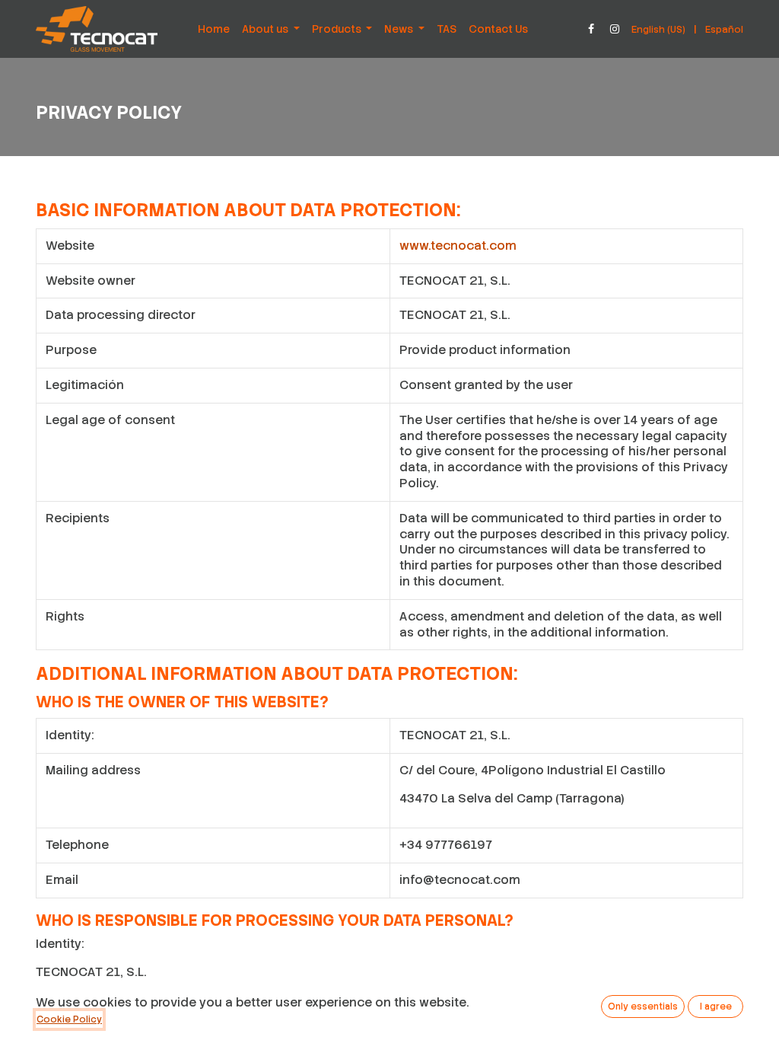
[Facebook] (591, 29)
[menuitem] (214, 29)
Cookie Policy (69, 1019)
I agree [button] (716, 1006)
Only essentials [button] (643, 1006)
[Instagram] (614, 29)
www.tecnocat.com (458, 246)
